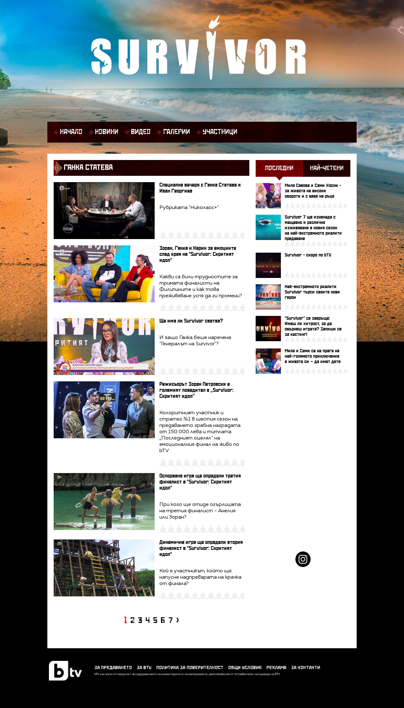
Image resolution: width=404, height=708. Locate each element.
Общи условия (245, 668)
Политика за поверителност (189, 668)
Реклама (276, 668)
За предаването (113, 668)
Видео (141, 132)
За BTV (144, 668)
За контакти (305, 668)
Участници (220, 132)
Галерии (176, 132)
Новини (106, 132)
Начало (71, 132)
